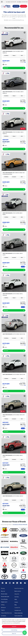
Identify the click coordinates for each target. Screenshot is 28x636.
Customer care (18, 610)
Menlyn (5, 185)
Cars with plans (4, 599)
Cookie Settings (14, 629)
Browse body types (5, 596)
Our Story (17, 596)
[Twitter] (6, 583)
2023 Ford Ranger (14, 334)
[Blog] (25, 583)
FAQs (16, 599)
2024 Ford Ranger (14, 374)
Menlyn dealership (18, 613)
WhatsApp (6, 68)
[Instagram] (10, 583)
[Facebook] (2, 583)
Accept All (14, 626)
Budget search (4, 601)
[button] (2, 2)
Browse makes (4, 593)
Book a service (18, 591)
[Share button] (24, 32)
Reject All (14, 633)
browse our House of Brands (20, 524)
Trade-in (3, 610)
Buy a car (3, 591)
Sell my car (3, 607)
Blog (15, 604)
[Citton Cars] (5, 6)
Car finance (3, 615)
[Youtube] (13, 583)
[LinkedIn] (17, 583)
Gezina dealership (18, 615)
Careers (16, 602)
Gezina (5, 64)
